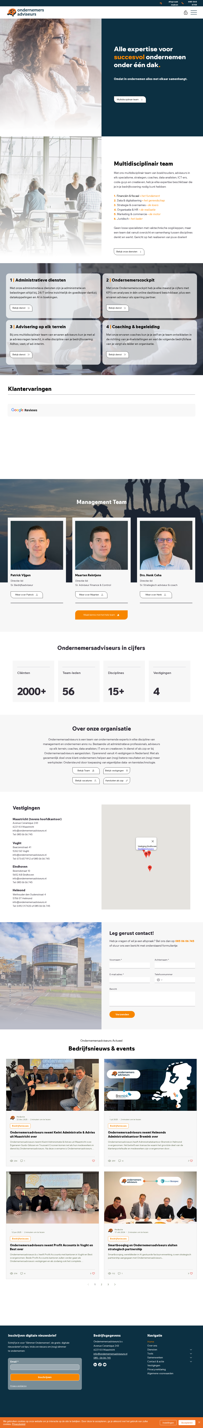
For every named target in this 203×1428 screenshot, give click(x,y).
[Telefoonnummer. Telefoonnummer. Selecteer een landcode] (160, 980)
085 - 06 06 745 (102, 1357)
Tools (150, 1353)
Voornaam (115, 960)
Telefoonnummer (164, 974)
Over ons (152, 1345)
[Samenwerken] (191, 1357)
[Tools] (191, 1354)
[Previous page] (88, 1284)
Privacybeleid (18, 1424)
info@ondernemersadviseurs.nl (29, 830)
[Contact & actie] (191, 1361)
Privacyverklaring (156, 1369)
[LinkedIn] (95, 1364)
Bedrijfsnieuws (20, 1125)
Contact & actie (155, 1361)
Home (150, 1341)
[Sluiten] (199, 1422)
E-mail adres (116, 974)
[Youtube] (104, 1364)
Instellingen (168, 1422)
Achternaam (162, 960)
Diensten (152, 1349)
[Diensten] (191, 1350)
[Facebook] (100, 1364)
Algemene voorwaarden (160, 1373)
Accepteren (187, 1422)
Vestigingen (153, 1365)
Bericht (113, 989)
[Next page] (115, 1284)
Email (14, 1361)
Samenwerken (155, 1357)
